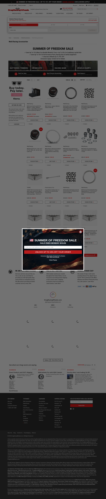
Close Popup (53, 260)
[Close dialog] (80, 232)
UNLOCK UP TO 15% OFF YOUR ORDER (53, 252)
